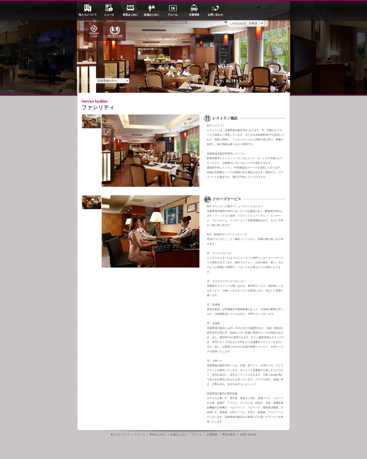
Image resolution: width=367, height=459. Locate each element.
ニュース (109, 16)
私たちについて (88, 16)
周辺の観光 (229, 434)
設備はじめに (151, 16)
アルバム (173, 16)
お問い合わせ (215, 16)
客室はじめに (130, 16)
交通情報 (194, 16)
